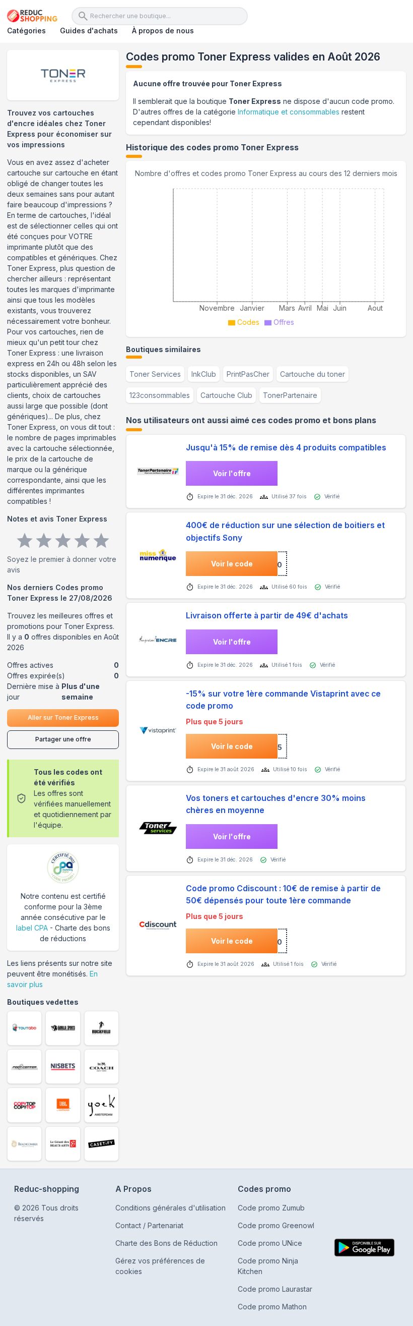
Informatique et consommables (288, 111)
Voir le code (232, 563)
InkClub (203, 374)
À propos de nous (163, 30)
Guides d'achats (89, 30)
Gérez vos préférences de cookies (160, 1266)
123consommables (159, 395)
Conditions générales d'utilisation (170, 1207)
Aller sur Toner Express (63, 717)
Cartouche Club (226, 395)
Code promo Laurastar (275, 1289)
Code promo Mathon (272, 1306)
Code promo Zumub (271, 1207)
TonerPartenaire (290, 395)
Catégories (26, 30)
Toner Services (155, 374)
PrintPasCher (248, 374)
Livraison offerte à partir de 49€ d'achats (267, 615)
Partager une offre (63, 739)
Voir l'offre (232, 473)
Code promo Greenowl (276, 1225)
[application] (266, 254)
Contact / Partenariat (149, 1225)
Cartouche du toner (312, 374)
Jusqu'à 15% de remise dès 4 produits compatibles (286, 447)
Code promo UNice (270, 1243)
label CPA (32, 928)
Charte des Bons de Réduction (166, 1243)
